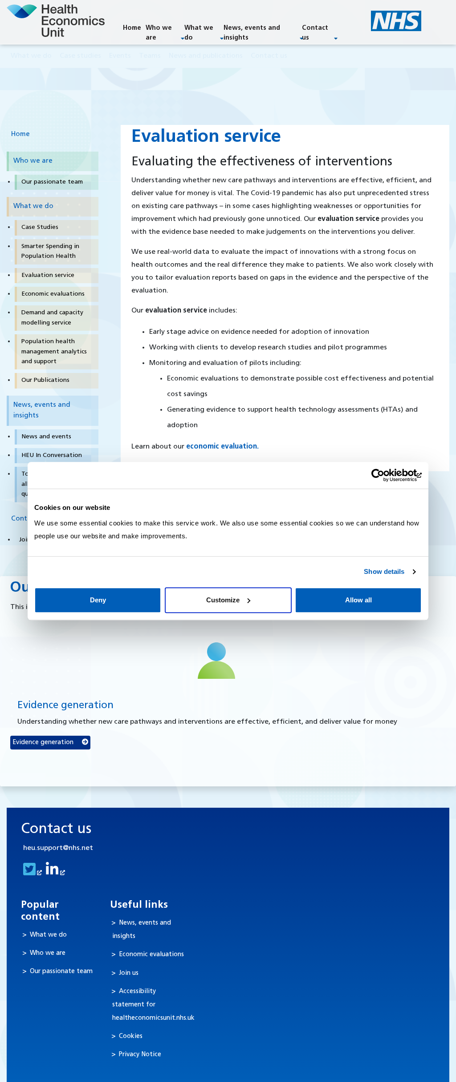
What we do (198, 33)
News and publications (206, 56)
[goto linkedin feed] (54, 872)
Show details (384, 571)
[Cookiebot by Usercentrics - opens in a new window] (383, 475)
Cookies (130, 1036)
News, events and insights (252, 33)
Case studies (80, 56)
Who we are (159, 33)
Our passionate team (61, 971)
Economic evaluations (151, 954)
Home (132, 28)
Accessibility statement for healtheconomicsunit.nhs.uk (153, 1005)
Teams (150, 56)
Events (120, 56)
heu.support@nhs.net (58, 848)
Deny (98, 600)
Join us (128, 973)
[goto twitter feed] (31, 872)
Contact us (315, 33)
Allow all (358, 600)
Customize (223, 600)
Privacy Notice (140, 1054)
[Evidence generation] (216, 660)
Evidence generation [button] (43, 742)
